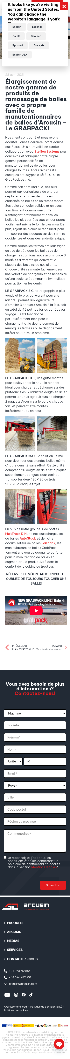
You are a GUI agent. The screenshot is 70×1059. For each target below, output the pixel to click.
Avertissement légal (15, 1006)
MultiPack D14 (16, 534)
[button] (35, 922)
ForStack (48, 543)
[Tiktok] (31, 995)
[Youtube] (7, 995)
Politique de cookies (16, 1010)
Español (37, 26)
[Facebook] (24, 995)
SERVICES (15, 950)
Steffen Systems (46, 151)
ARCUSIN (14, 932)
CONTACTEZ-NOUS (22, 959)
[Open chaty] (59, 1044)
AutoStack (28, 538)
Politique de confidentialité (46, 1006)
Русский (17, 45)
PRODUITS (15, 923)
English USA (19, 54)
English (16, 26)
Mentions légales (44, 867)
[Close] (64, 6)
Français (39, 45)
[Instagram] (16, 995)
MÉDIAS (13, 941)
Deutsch (36, 36)
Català (16, 36)
